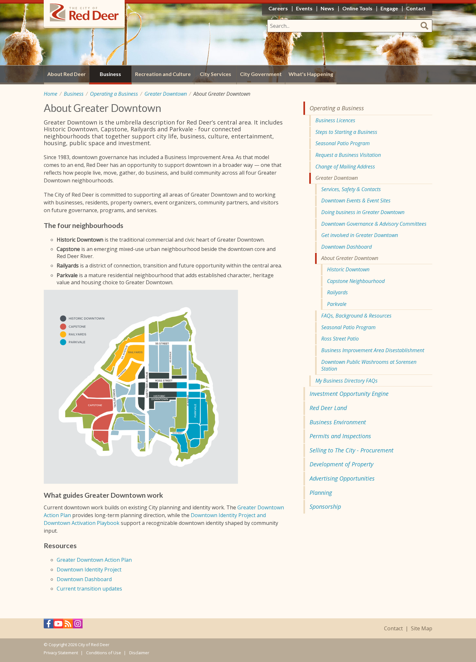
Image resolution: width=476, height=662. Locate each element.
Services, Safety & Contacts (351, 189)
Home (50, 93)
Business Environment (338, 422)
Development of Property (341, 464)
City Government (261, 74)
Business (74, 93)
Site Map (421, 628)
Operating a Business (114, 93)
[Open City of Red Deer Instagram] (78, 625)
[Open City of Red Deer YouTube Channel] (58, 625)
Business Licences (335, 120)
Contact (393, 628)
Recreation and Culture (163, 74)
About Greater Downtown (349, 258)
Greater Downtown (165, 93)
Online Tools (357, 8)
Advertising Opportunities (342, 478)
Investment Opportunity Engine (349, 393)
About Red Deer (66, 74)
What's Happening (311, 74)
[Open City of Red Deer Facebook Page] (48, 625)
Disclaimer (139, 653)
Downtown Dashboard (84, 579)
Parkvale (336, 304)
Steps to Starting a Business (346, 132)
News (327, 8)
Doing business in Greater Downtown (362, 212)
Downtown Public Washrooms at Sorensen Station (368, 365)
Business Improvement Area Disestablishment (372, 350)
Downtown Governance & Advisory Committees (373, 223)
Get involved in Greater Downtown (359, 235)
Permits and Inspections (340, 436)
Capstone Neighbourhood (356, 281)
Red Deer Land (328, 408)
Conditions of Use (103, 653)
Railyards (337, 292)
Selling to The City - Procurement (351, 450)
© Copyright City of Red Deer (76, 644)
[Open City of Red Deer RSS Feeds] (68, 625)
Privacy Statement (61, 653)
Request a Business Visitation (348, 154)
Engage (389, 8)
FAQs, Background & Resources (356, 315)
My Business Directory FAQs (346, 380)
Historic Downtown (348, 269)
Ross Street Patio (340, 338)
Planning (321, 492)
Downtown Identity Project (89, 569)
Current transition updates (89, 588)
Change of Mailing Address (345, 166)
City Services (215, 74)
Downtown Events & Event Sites (356, 200)
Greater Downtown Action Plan (94, 559)
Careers (278, 8)
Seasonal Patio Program (342, 143)
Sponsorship (325, 506)
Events (304, 8)
